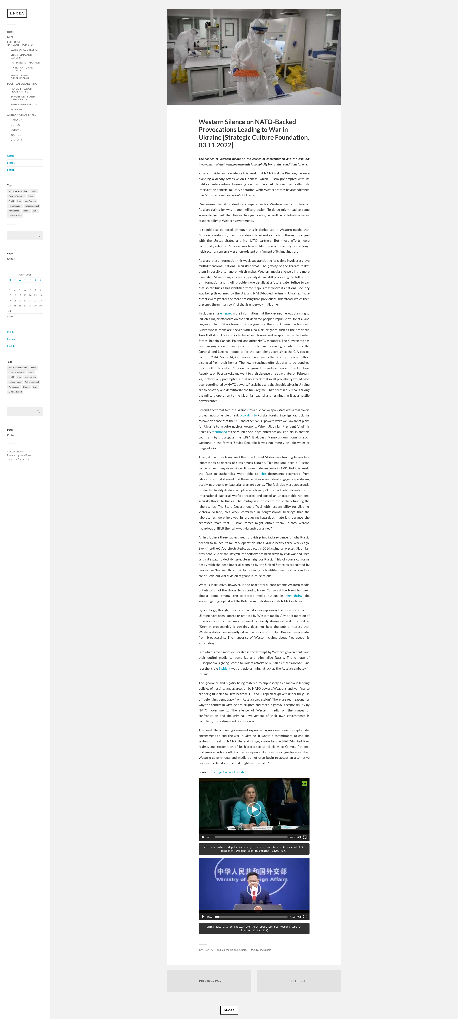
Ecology (17, 109)
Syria (35, 210)
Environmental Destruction (22, 77)
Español (11, 162)
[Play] (203, 837)
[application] (254, 809)
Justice (16, 134)
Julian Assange (15, 206)
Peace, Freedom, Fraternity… (22, 90)
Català (10, 155)
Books (33, 191)
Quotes (26, 210)
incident (224, 668)
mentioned (219, 432)
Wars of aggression (25, 49)
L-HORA (229, 1010)
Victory (16, 139)
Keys (10, 36)
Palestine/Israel (32, 206)
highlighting (294, 596)
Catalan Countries (17, 196)
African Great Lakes (21, 114)
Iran (19, 201)
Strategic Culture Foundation (230, 772)
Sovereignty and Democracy (23, 98)
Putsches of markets (26, 62)
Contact (11, 258)
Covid (11, 201)
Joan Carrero (30, 201)
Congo (15, 124)
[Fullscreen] (305, 837)
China (30, 196)
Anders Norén (25, 459)
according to (248, 415)
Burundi (17, 129)
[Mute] (299, 837)
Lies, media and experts (21, 56)
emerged (226, 313)
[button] (254, 809)
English (10, 169)
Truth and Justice (24, 104)
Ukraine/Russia (15, 215)
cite (263, 474)
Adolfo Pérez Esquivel (18, 191)
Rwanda (17, 119)
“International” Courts (22, 69)
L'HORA (17, 13)
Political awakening (22, 83)
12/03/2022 (206, 949)
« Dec (10, 316)
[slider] (251, 837)
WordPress (25, 455)
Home (11, 32)
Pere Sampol (14, 210)
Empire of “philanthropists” (20, 43)
